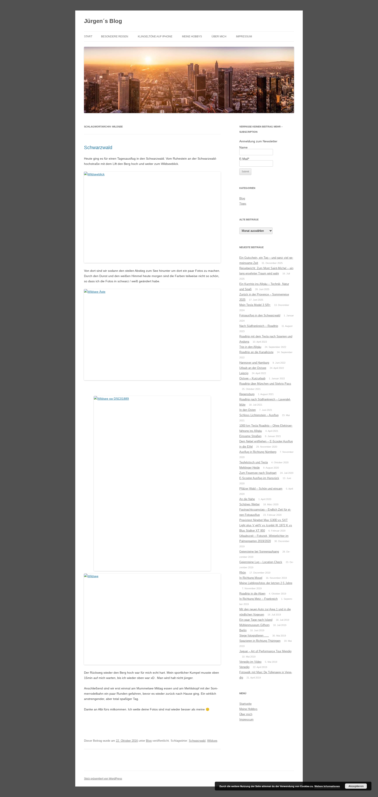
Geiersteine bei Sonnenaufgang (259, 551)
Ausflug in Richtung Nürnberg (257, 451)
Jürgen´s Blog (103, 21)
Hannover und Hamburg (254, 362)
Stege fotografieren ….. (254, 635)
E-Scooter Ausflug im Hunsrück (259, 478)
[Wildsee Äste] (152, 334)
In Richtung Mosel (250, 577)
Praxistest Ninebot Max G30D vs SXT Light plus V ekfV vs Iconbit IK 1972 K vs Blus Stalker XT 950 (265, 525)
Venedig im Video (250, 661)
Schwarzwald (98, 147)
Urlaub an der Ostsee (252, 368)
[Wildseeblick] (152, 217)
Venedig (244, 667)
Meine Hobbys (192, 36)
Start (88, 36)
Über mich (219, 36)
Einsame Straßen (250, 436)
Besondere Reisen (114, 36)
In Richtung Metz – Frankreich (258, 598)
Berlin (243, 630)
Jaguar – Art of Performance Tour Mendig (265, 651)
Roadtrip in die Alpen (252, 593)
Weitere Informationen (327, 786)
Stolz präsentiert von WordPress (103, 778)
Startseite (245, 703)
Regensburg (246, 394)
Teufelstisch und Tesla (253, 462)
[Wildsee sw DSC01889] (152, 483)
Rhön (242, 572)
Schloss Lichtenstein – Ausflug (258, 415)
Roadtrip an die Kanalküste (256, 352)
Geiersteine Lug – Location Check (260, 562)
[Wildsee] (152, 619)
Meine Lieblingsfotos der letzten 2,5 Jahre (265, 583)
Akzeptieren (356, 786)
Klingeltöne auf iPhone (155, 36)
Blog (149, 740)
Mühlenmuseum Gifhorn (254, 625)
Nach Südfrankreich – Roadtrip (258, 326)
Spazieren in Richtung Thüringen (259, 640)
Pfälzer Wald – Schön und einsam (260, 488)
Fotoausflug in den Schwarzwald (259, 315)
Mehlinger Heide (249, 467)
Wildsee (212, 740)
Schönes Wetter (249, 504)
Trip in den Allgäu (250, 347)
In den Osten (247, 410)
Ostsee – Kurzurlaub (252, 378)
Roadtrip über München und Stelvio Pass (265, 383)
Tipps (242, 203)
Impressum (244, 36)
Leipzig (243, 373)
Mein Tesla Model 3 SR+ (255, 305)
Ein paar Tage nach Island (255, 619)
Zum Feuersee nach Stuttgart (257, 472)
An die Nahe (247, 499)
